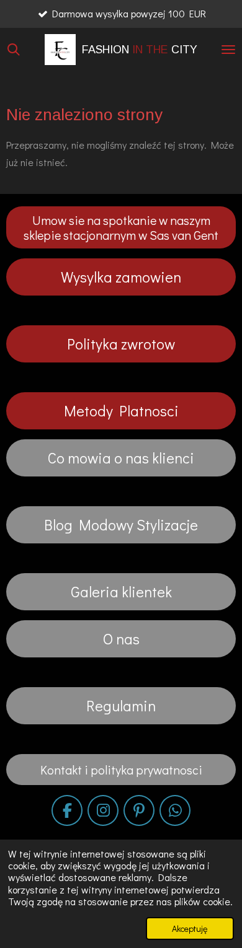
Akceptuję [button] (190, 928)
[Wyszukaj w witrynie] (13, 49)
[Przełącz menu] (228, 49)
